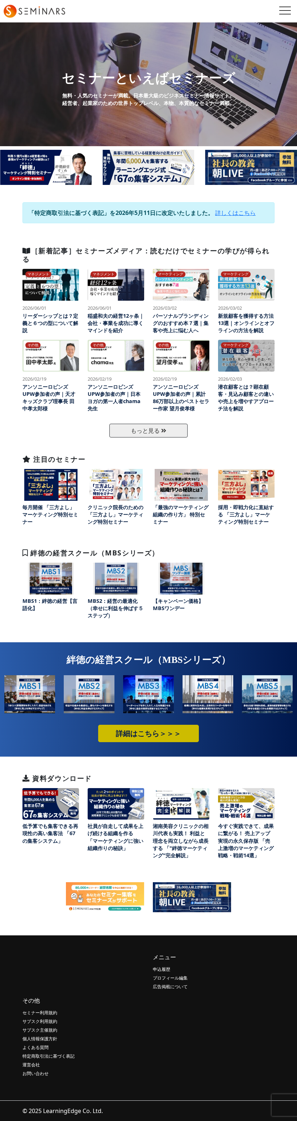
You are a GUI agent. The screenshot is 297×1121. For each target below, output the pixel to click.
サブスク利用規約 (39, 1021)
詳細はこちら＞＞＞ (148, 733)
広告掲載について (170, 986)
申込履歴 (161, 969)
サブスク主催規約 (39, 1030)
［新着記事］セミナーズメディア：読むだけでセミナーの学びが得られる (146, 255)
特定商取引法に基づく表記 (48, 1056)
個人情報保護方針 (39, 1039)
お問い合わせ (35, 1073)
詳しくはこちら (235, 213)
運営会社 (31, 1065)
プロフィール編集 (170, 978)
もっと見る (146, 431)
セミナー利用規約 (39, 1013)
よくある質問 (35, 1047)
